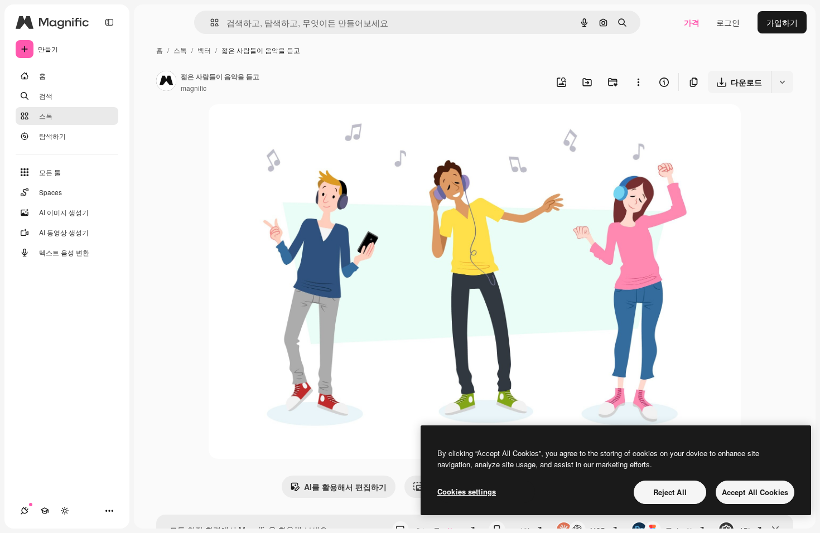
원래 (272, 126)
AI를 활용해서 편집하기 (345, 486)
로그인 (728, 22)
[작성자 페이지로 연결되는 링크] (166, 82)
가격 (692, 22)
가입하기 (782, 22)
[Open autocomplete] (210, 22)
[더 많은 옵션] (638, 82)
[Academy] (45, 511)
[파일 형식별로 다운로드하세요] (782, 82)
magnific (193, 88)
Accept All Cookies (755, 492)
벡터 (204, 50)
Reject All (670, 492)
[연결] (24, 511)
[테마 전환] (65, 511)
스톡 (180, 50)
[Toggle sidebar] (109, 22)
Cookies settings (466, 491)
